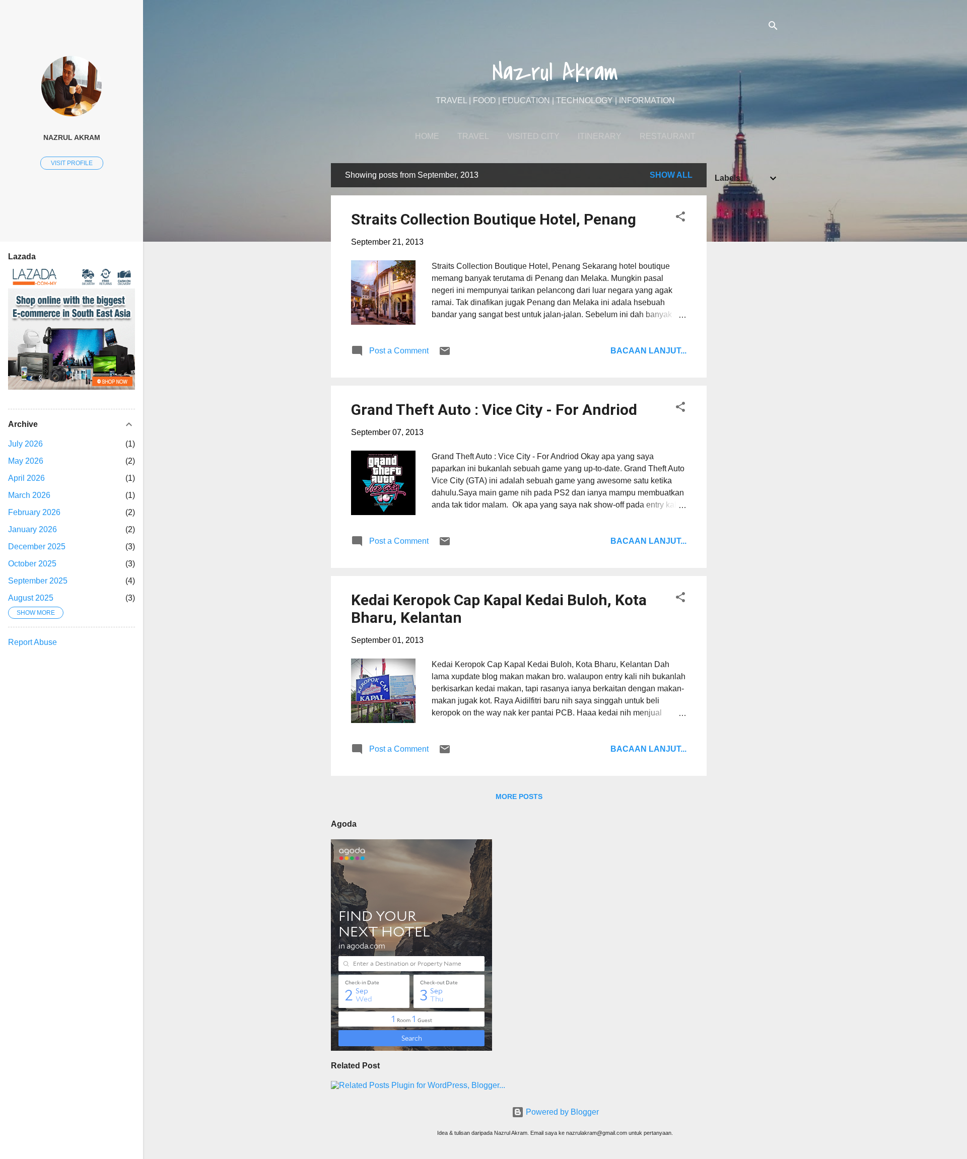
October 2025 (32, 563)
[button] (680, 218)
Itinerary (599, 136)
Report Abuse (32, 642)
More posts (519, 796)
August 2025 (30, 598)
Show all (671, 175)
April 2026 (26, 478)
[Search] (773, 27)
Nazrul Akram (555, 72)
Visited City (533, 136)
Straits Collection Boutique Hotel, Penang (493, 219)
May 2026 (25, 461)
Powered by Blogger (561, 1112)
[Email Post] (445, 354)
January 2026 (32, 529)
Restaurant (668, 136)
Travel (473, 136)
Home (427, 136)
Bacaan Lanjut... (648, 350)
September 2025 (37, 580)
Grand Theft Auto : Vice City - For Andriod (494, 409)
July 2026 (25, 444)
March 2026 (29, 495)
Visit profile (72, 163)
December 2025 (36, 546)
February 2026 (34, 512)
